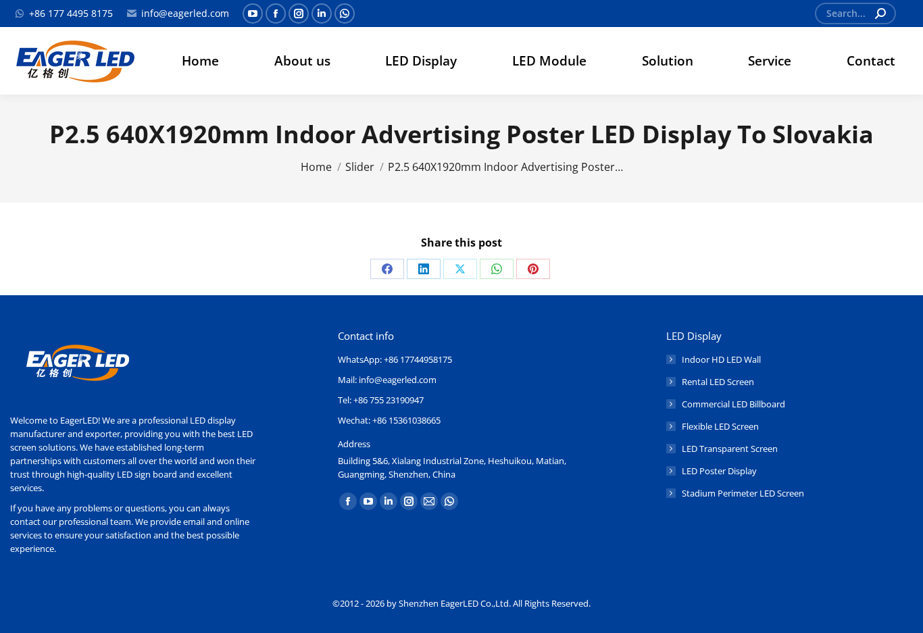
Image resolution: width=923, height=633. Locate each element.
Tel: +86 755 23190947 (381, 400)
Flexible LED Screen (720, 426)
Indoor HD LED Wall (721, 359)
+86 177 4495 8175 (71, 13)
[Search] (880, 13)
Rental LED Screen (718, 382)
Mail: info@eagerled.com (387, 380)
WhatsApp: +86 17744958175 (395, 359)
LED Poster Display (719, 471)
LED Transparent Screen (730, 448)
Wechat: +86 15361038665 (389, 420)
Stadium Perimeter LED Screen (743, 493)
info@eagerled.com (185, 13)
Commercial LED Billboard (733, 404)
